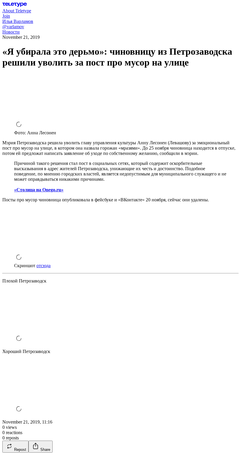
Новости (11, 31)
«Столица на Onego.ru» (38, 189)
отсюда (43, 265)
